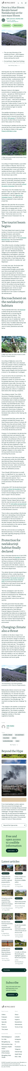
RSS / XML (18, 1056)
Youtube (17, 1042)
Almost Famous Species (12, 21)
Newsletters (18, 1022)
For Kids (4, 1039)
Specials (4, 1022)
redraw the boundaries (14, 489)
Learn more (11, 850)
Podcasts (4, 1017)
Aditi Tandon (10, 726)
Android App (18, 1051)
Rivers (17, 741)
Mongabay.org (6, 1042)
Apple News (18, 1054)
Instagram (18, 1039)
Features (4, 1027)
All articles (6, 970)
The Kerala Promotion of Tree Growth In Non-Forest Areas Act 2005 (13, 579)
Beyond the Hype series (10, 825)
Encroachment (19, 734)
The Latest (5, 1029)
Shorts (4, 1024)
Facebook (18, 1046)
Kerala (13, 20)
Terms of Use (19, 1027)
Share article (17, 25)
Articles (4, 1019)
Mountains (6, 738)
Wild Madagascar (7, 1037)
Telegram (17, 1049)
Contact (17, 1017)
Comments (6, 25)
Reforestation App (7, 1044)
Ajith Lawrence (10, 18)
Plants (14, 738)
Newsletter (11, 994)
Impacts (17, 1019)
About (16, 1014)
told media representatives (18, 504)
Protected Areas (8, 741)
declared (22, 309)
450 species (11, 118)
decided (17, 557)
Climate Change (7, 734)
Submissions (18, 1024)
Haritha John (19, 18)
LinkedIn (17, 1037)
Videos (3, 1014)
